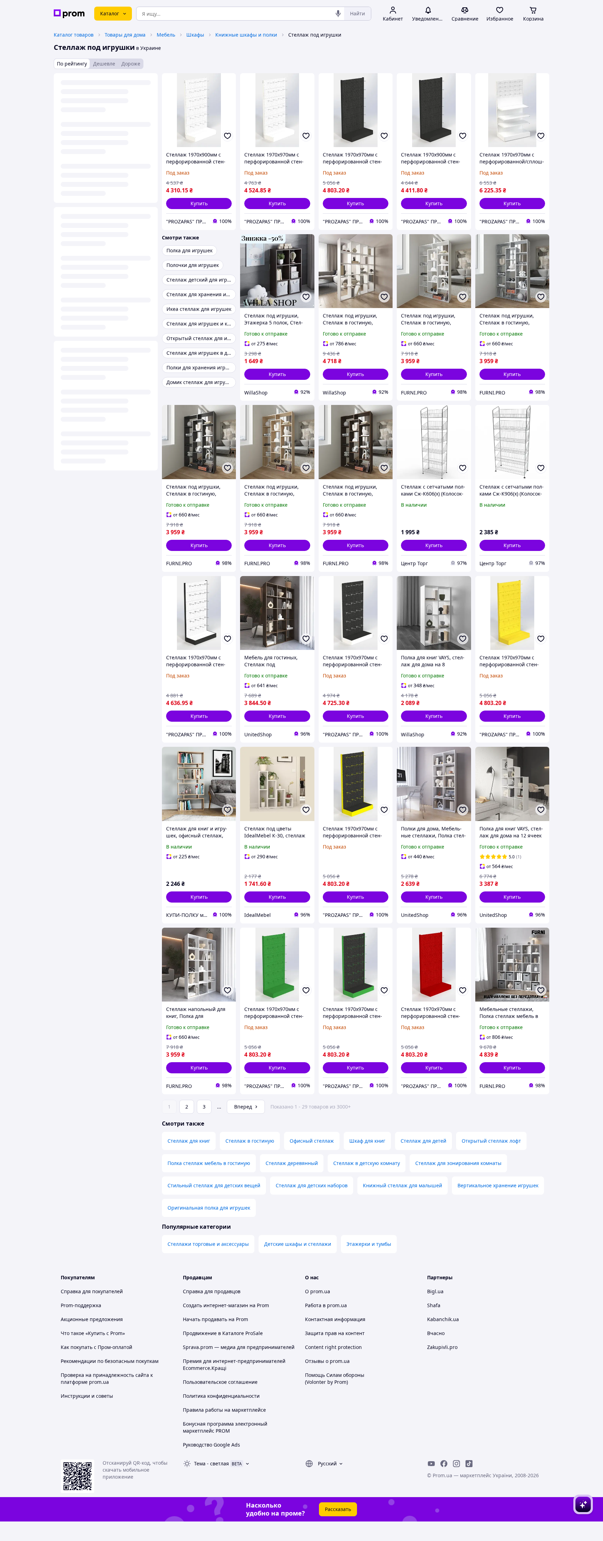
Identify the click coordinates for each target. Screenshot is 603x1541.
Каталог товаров (74, 34)
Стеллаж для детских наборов (312, 1185)
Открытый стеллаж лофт (491, 1140)
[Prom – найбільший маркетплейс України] (69, 13)
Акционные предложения (92, 1319)
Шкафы (195, 34)
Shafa (433, 1305)
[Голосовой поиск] (338, 13)
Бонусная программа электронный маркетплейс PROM (225, 1427)
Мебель (166, 34)
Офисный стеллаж (312, 1140)
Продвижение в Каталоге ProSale (223, 1333)
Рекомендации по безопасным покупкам (109, 1361)
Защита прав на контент (335, 1333)
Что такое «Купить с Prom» (93, 1333)
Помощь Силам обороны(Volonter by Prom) (334, 1378)
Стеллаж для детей (423, 1140)
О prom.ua (317, 1291)
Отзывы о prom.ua (327, 1361)
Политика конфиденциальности (221, 1396)
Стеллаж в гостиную (249, 1140)
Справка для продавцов (211, 1291)
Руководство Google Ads (211, 1444)
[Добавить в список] (227, 135)
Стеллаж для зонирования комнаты (458, 1163)
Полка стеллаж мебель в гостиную (209, 1163)
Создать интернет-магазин (215, 1305)
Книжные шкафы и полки (246, 34)
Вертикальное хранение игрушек (497, 1185)
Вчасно (436, 1333)
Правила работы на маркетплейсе (224, 1409)
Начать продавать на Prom (215, 1319)
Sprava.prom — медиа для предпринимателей (239, 1347)
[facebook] (444, 1463)
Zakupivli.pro (442, 1347)
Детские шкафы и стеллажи (297, 1244)
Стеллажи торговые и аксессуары (208, 1244)
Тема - (211, 1463)
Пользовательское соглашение (220, 1382)
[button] (199, 203)
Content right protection (333, 1347)
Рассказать (338, 1509)
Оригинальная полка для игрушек (209, 1207)
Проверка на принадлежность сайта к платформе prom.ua (107, 1378)
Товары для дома (125, 34)
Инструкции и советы (87, 1396)
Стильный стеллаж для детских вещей (214, 1185)
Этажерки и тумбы (369, 1244)
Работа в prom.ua (326, 1305)
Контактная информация (335, 1319)
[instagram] (456, 1463)
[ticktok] (469, 1463)
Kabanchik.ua (443, 1319)
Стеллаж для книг (189, 1140)
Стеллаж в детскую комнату (366, 1163)
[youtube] (431, 1463)
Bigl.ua (435, 1291)
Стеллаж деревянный (292, 1163)
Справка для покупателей (92, 1291)
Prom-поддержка (81, 1305)
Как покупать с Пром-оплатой (96, 1347)
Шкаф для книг (367, 1140)
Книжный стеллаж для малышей (402, 1185)
